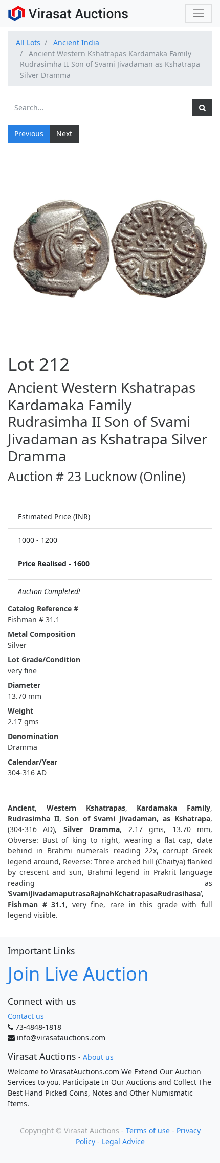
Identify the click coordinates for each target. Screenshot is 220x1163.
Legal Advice (123, 1141)
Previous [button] (28, 133)
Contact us (26, 1016)
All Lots (28, 43)
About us (98, 1057)
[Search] (202, 107)
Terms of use (148, 1130)
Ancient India (76, 43)
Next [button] (64, 133)
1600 (81, 563)
